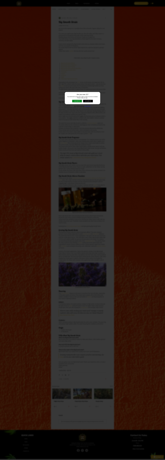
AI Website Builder (87, 106)
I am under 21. (88, 101)
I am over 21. (77, 101)
